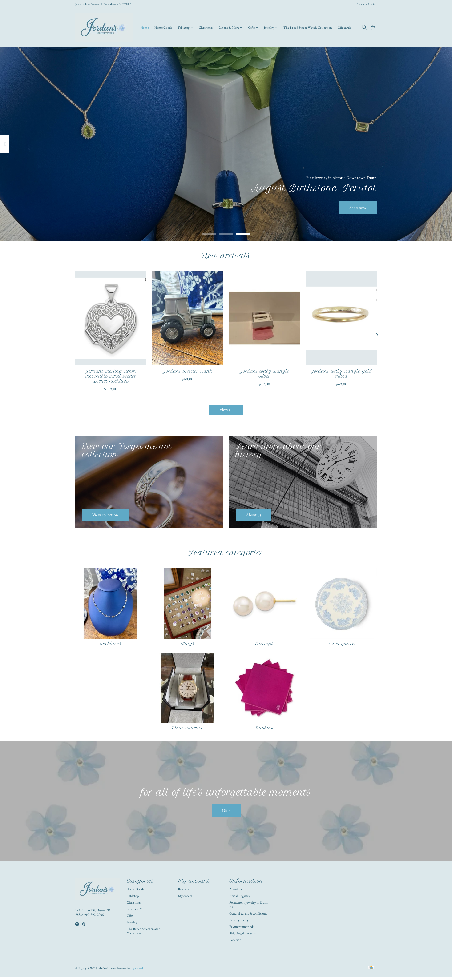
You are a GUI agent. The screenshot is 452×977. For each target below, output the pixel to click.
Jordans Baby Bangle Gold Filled (341, 374)
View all (226, 409)
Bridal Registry (239, 896)
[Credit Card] (371, 968)
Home (145, 27)
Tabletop (133, 896)
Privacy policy (239, 920)
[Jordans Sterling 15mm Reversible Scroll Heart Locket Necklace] (110, 318)
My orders (185, 896)
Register (184, 889)
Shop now (357, 207)
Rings (187, 643)
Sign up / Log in (366, 4)
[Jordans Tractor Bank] (187, 318)
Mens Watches (187, 728)
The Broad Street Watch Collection (307, 27)
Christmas (206, 27)
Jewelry (132, 922)
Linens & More (137, 909)
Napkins (264, 728)
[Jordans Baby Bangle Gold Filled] (341, 318)
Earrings (264, 643)
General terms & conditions (248, 913)
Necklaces (110, 643)
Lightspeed (137, 968)
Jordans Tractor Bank (187, 371)
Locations (235, 940)
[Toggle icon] (364, 27)
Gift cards (344, 27)
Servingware (341, 643)
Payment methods (241, 927)
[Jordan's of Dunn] (104, 27)
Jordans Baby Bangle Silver (264, 374)
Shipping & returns (242, 933)
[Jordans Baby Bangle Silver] (264, 318)
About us (235, 889)
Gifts (226, 810)
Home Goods (163, 27)
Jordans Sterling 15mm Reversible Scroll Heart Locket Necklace (110, 376)
